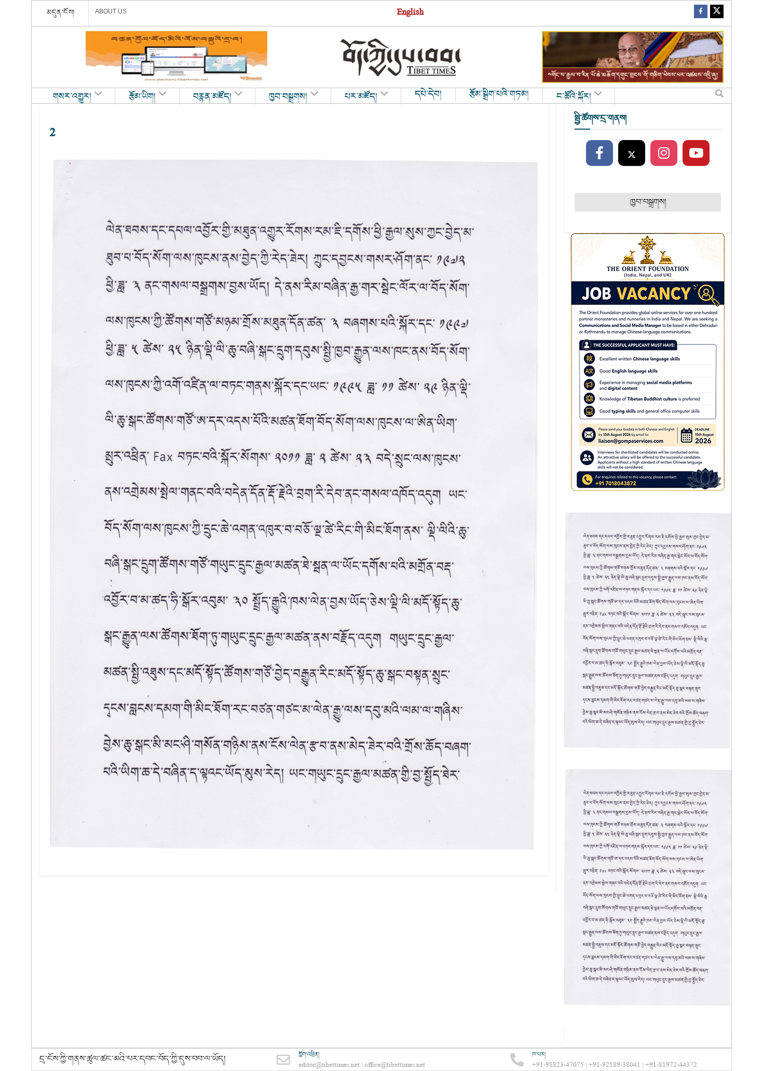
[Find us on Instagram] (663, 153)
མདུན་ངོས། (61, 12)
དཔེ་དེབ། (428, 94)
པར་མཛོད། (361, 97)
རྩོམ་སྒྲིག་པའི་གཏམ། (499, 94)
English (410, 13)
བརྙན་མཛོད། (212, 97)
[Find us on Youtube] (696, 153)
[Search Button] (719, 96)
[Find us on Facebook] (700, 13)
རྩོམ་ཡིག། (142, 97)
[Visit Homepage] (401, 57)
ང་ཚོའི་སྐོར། (573, 97)
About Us (111, 11)
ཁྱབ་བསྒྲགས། (288, 97)
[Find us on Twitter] (717, 13)
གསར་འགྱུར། (72, 97)
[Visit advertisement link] (176, 57)
